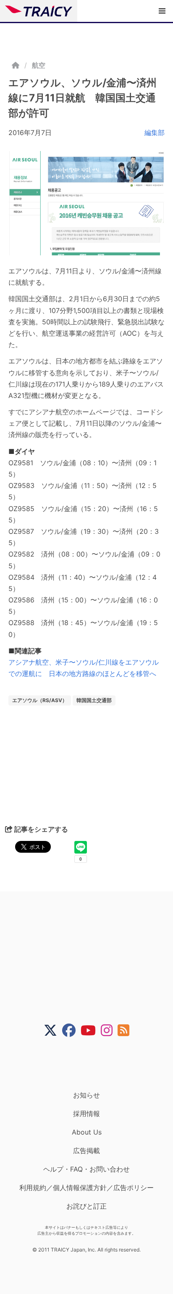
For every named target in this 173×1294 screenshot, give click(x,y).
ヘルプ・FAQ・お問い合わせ (86, 1169)
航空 (38, 65)
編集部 (154, 132)
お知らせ (86, 1095)
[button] (162, 11)
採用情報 (86, 1113)
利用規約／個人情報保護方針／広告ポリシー (86, 1187)
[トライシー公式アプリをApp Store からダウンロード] (91, 1063)
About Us (87, 1132)
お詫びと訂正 (86, 1206)
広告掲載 (86, 1150)
